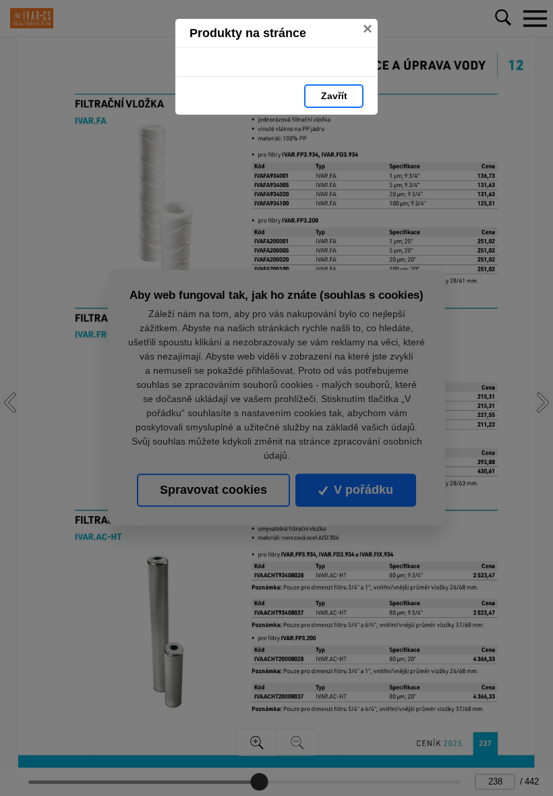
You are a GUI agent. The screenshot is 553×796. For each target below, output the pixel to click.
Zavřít (334, 95)
